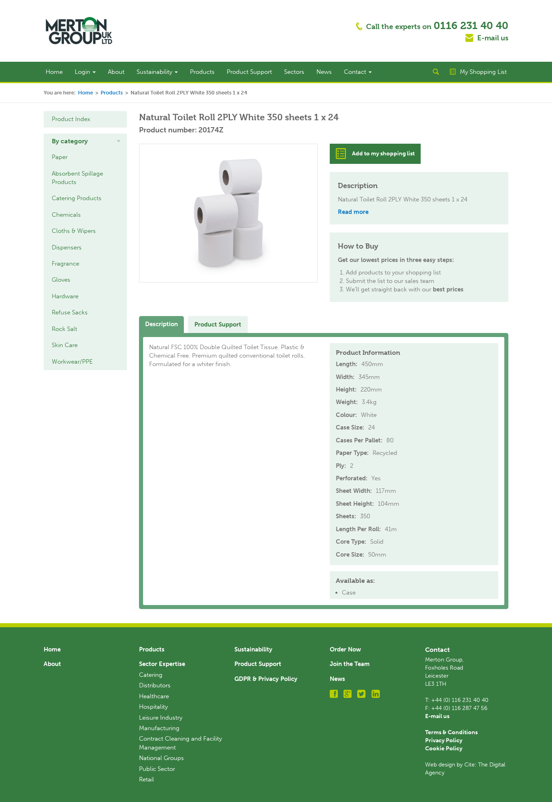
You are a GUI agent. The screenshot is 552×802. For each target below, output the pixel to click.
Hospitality (153, 706)
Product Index (71, 119)
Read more (353, 212)
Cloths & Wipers (74, 231)
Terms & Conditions (451, 732)
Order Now (345, 649)
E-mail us (492, 38)
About (116, 71)
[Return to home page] (79, 30)
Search (436, 72)
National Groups (161, 758)
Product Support (249, 71)
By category (70, 141)
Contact (356, 71)
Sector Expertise (162, 664)
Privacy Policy (443, 740)
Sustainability (155, 71)
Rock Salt (64, 329)
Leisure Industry (160, 717)
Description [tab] (161, 324)
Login (83, 71)
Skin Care (65, 345)
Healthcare (154, 696)
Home (54, 71)
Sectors (294, 71)
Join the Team (350, 664)
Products (202, 71)
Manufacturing (159, 728)
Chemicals (66, 214)
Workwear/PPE (72, 361)
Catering (150, 674)
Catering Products (76, 198)
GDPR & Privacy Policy (265, 679)
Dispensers (67, 247)
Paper (59, 157)
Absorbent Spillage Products (77, 178)
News (324, 71)
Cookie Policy (443, 748)
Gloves (61, 279)
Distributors (155, 685)
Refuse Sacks (70, 312)
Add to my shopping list (383, 153)
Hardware (65, 296)
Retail (146, 779)
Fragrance (65, 263)
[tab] (85, 141)
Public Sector (157, 769)
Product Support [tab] (217, 324)
